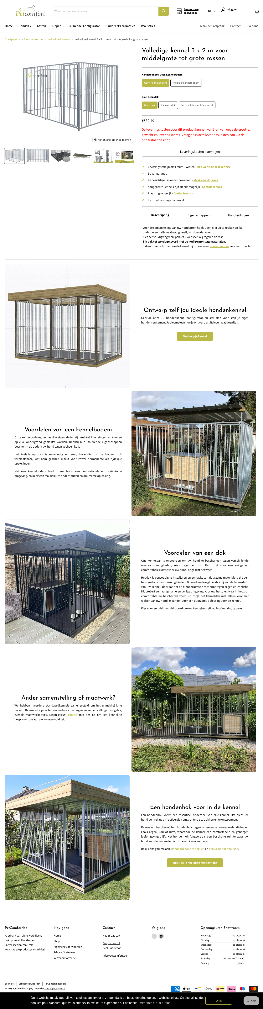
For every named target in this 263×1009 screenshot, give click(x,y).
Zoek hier (9, 983)
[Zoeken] (163, 11)
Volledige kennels (59, 39)
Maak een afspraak (212, 26)
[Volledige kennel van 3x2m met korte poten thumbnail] (14, 156)
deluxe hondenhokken (223, 849)
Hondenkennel (34, 39)
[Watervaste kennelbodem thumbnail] (61, 156)
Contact (235, 26)
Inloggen (232, 10)
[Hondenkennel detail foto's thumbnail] (103, 156)
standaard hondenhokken (187, 849)
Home (9, 26)
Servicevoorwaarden (29, 983)
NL (210, 11)
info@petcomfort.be (115, 956)
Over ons (252, 26)
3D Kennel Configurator (84, 26)
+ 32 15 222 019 (111, 936)
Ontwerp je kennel (195, 336)
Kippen (57, 26)
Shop (57, 941)
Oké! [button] (219, 1000)
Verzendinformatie (65, 958)
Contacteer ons (212, 187)
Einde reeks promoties (120, 26)
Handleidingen (238, 215)
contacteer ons (219, 246)
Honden (24, 26)
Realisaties (148, 26)
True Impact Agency (54, 988)
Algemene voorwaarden (68, 947)
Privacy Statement (65, 952)
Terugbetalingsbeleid (55, 983)
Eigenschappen (199, 215)
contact (73, 715)
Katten (41, 26)
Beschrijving (160, 215)
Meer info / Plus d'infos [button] (155, 1003)
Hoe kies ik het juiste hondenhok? (195, 863)
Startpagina (12, 39)
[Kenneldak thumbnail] (82, 156)
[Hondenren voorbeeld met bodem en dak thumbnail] (124, 156)
